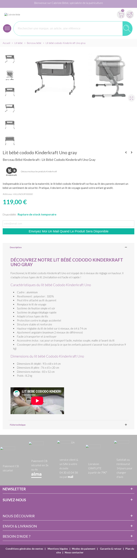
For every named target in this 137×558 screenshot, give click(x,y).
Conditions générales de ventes (24, 548)
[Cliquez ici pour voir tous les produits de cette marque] (12, 172)
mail (70, 477)
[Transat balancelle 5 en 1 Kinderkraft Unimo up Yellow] (131, 152)
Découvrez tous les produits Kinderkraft (39, 171)
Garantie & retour (110, 548)
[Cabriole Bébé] (12, 14)
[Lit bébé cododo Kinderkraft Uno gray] (130, 96)
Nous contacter (74, 552)
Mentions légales (57, 548)
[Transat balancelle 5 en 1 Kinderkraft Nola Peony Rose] (126, 152)
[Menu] (7, 28)
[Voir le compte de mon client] (129, 14)
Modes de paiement (83, 548)
